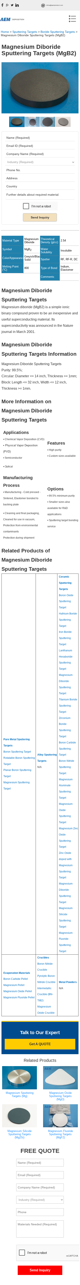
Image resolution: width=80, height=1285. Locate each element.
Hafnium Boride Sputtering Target (68, 619)
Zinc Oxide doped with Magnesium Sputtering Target (66, 865)
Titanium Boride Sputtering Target (68, 705)
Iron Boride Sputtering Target (65, 638)
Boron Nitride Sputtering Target (66, 767)
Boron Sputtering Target (17, 751)
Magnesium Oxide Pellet (17, 991)
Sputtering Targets (24, 31)
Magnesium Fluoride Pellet (19, 997)
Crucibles (43, 957)
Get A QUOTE (40, 1044)
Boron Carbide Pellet (15, 978)
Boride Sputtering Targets (58, 31)
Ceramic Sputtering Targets (65, 583)
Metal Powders (68, 982)
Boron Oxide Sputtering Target (66, 601)
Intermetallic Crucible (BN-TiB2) (45, 994)
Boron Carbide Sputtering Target (67, 748)
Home (5, 31)
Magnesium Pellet (13, 985)
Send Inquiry (40, 217)
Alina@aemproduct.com (54, 5)
